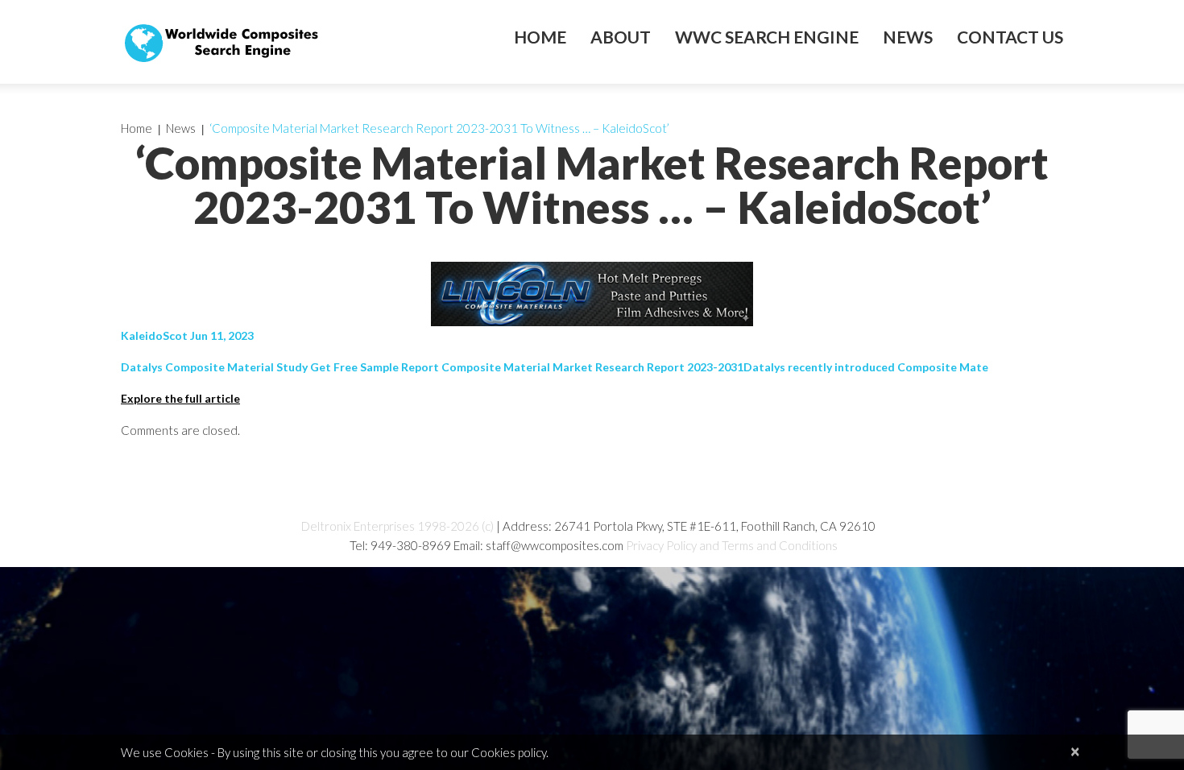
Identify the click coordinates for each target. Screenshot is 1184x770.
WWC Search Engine (767, 37)
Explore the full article (180, 398)
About (620, 37)
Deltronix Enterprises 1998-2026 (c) (397, 526)
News (908, 37)
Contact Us (1010, 37)
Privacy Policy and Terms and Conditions (732, 545)
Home (540, 37)
